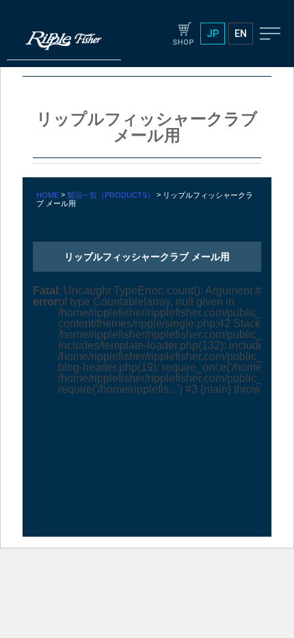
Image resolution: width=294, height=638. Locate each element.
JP (212, 33)
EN (241, 33)
